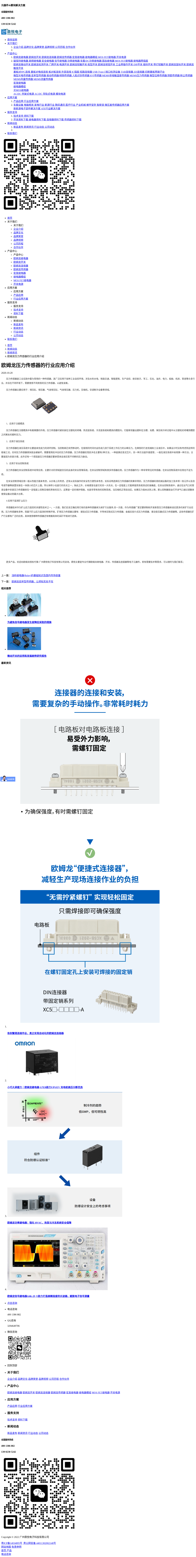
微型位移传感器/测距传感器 (165, 75)
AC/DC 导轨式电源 (45, 94)
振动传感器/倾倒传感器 (59, 75)
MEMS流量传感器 (43, 79)
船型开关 (93, 64)
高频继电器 (35, 61)
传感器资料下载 (72, 119)
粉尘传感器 (186, 75)
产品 (9, 1550)
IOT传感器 (96, 75)
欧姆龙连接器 (49, 57)
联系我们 (12, 133)
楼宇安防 (91, 105)
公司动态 (50, 127)
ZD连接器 (139, 72)
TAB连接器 (127, 72)
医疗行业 (71, 105)
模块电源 (61, 94)
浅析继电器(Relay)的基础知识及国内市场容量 (36, 575)
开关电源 (121, 57)
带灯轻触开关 (161, 64)
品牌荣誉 (39, 47)
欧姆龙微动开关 (22, 64)
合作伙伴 (70, 47)
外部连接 (66, 72)
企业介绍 (18, 47)
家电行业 (39, 105)
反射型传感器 (39, 75)
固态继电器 (108, 61)
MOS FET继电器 (107, 57)
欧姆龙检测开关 (40, 64)
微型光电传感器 (22, 75)
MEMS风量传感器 (23, 79)
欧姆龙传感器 (64, 57)
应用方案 (12, 97)
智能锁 (101, 105)
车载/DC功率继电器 (91, 61)
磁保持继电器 (21, 61)
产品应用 (18, 101)
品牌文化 (29, 47)
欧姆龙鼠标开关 (178, 64)
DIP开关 (138, 64)
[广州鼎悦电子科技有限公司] (11, 33)
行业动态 (39, 127)
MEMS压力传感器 (140, 75)
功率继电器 (73, 61)
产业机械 (81, 105)
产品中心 (12, 53)
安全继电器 (48, 61)
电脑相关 (29, 105)
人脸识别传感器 (81, 75)
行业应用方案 (31, 101)
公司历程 (60, 47)
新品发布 (18, 127)
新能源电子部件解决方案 (27, 108)
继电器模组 (91, 57)
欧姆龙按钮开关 (107, 64)
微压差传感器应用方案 (117, 105)
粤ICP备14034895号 (11, 1543)
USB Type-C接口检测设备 (107, 72)
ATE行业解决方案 (50, 108)
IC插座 (76, 72)
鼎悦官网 (12, 39)
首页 (9, 218)
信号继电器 (61, 61)
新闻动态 (12, 123)
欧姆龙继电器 (21, 57)
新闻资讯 (29, 127)
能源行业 (50, 105)
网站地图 (6, 1547)
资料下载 (29, 116)
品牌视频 (50, 47)
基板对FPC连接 (22, 72)
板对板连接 (55, 72)
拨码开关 (148, 64)
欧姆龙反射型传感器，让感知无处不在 (32, 581)
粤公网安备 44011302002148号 (39, 1543)
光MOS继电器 (21, 90)
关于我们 (12, 43)
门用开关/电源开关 (59, 64)
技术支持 (18, 116)
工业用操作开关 (125, 64)
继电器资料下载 (38, 119)
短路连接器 (86, 72)
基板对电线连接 (40, 72)
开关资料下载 (21, 119)
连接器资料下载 (55, 119)
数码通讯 (60, 105)
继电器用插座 (140, 61)
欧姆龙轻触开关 (79, 64)
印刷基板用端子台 (155, 72)
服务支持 (12, 112)
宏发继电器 (78, 57)
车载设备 (18, 105)
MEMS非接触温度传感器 (116, 75)
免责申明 (16, 1547)
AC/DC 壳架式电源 (24, 94)
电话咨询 (6, 1554)
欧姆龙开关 (35, 57)
